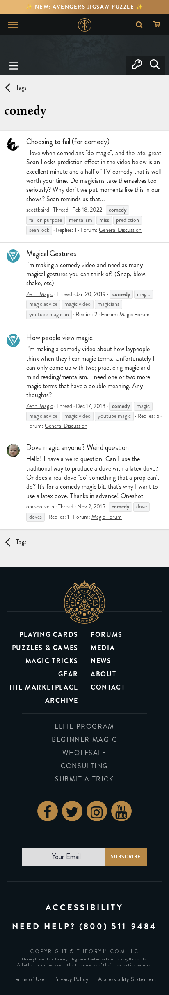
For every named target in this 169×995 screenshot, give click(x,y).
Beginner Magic (84, 739)
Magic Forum (134, 314)
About (103, 674)
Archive (61, 700)
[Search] (154, 65)
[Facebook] (47, 811)
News (101, 661)
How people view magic (59, 337)
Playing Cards (48, 634)
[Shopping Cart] (158, 24)
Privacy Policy (71, 979)
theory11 (84, 601)
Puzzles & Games (45, 647)
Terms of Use (28, 979)
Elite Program (84, 726)
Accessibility (84, 907)
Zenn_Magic (39, 294)
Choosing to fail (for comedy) (68, 141)
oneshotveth (40, 506)
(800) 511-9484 (118, 926)
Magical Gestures (51, 253)
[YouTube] (121, 811)
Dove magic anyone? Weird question (77, 447)
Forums (107, 634)
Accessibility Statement (127, 979)
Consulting (84, 766)
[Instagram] (97, 811)
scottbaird (37, 210)
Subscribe (126, 856)
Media (103, 647)
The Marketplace (43, 687)
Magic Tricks (51, 661)
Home (84, 25)
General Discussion (120, 230)
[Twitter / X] (72, 811)
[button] (14, 65)
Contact (108, 687)
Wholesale (84, 752)
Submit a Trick (84, 779)
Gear (68, 674)
